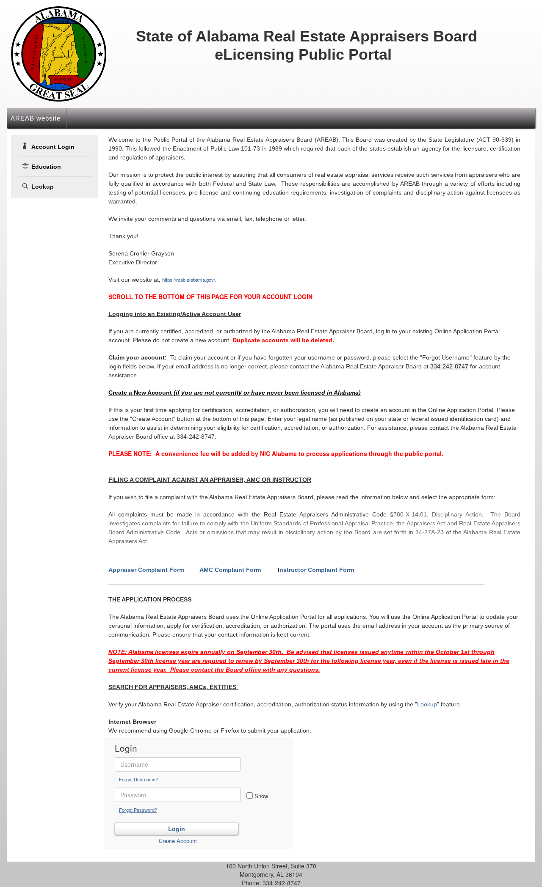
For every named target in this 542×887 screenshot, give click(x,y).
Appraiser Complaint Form (147, 569)
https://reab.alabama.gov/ (188, 279)
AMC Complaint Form (230, 569)
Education (46, 166)
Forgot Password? (138, 809)
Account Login (53, 146)
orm (316, 569)
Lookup (42, 186)
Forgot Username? (138, 779)
